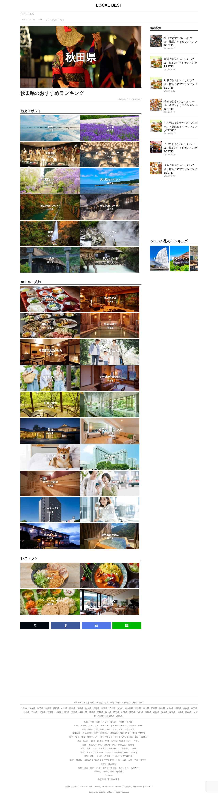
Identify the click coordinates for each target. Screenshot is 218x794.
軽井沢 (122, 741)
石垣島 (97, 771)
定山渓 (113, 722)
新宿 (108, 729)
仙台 (109, 725)
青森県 (32, 708)
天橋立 (89, 752)
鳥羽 (82, 748)
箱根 (117, 737)
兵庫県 (66, 712)
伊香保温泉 (87, 733)
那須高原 (114, 733)
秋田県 (56, 708)
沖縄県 (119, 716)
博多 (92, 768)
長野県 (178, 708)
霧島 (126, 768)
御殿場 (131, 745)
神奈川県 (129, 708)
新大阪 (99, 756)
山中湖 (114, 741)
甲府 (107, 741)
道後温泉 (112, 764)
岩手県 (40, 708)
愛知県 (26, 712)
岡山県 (108, 712)
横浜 (131, 737)
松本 (129, 741)
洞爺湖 (121, 722)
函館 (98, 722)
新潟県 (138, 708)
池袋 (120, 729)
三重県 (34, 712)
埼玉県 (104, 708)
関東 (92, 703)
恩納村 (119, 771)
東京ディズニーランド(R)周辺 (99, 737)
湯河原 (144, 737)
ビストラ (148, 786)
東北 (86, 703)
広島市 (143, 760)
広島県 (116, 712)
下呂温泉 (102, 748)
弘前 (76, 725)
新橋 (102, 729)
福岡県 (164, 712)
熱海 (84, 745)
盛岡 (102, 725)
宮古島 (105, 771)
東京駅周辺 (129, 729)
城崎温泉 (88, 760)
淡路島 (79, 760)
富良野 (129, 722)
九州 (140, 703)
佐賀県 (172, 712)
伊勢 (94, 748)
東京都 (120, 708)
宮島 (136, 760)
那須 (134, 733)
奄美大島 (134, 768)
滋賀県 (42, 712)
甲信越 (99, 703)
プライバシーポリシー (111, 786)
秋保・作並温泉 (119, 725)
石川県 (154, 708)
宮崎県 (101, 716)
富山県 (146, 708)
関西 (118, 703)
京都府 (50, 712)
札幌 (86, 722)
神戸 (72, 760)
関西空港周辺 (126, 756)
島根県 (100, 712)
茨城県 (80, 708)
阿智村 (136, 741)
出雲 (86, 768)
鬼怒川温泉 (124, 733)
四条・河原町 (130, 752)
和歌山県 (83, 712)
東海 (112, 703)
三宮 (106, 760)
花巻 (96, 725)
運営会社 (127, 786)
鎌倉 (137, 737)
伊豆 (114, 745)
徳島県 (132, 712)
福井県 (162, 708)
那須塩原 (104, 733)
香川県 (140, 712)
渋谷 (90, 729)
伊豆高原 (92, 745)
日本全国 (77, 703)
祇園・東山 (99, 752)
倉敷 (124, 760)
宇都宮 (141, 733)
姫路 (112, 760)
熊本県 (188, 712)
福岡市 (105, 768)
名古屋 (133, 748)
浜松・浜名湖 (104, 745)
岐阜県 (186, 708)
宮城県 (48, 708)
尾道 (130, 760)
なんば (115, 756)
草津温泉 (76, 733)
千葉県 (112, 708)
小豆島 (103, 764)
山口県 (124, 712)
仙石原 (124, 737)
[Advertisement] (81, 658)
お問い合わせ (71, 786)
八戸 (90, 725)
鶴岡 (140, 725)
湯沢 (79, 741)
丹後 (82, 752)
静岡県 (194, 708)
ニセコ (105, 722)
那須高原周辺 (103, 779)
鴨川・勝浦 (80, 737)
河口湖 (100, 741)
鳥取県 (92, 712)
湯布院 (113, 768)
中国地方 (126, 703)
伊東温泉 (122, 745)
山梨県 (170, 708)
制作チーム (138, 786)
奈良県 (74, 712)
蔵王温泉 (132, 725)
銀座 (84, 729)
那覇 (112, 771)
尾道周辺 (115, 779)
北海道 (24, 708)
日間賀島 (124, 748)
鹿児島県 (110, 716)
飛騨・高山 (113, 748)
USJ (86, 756)
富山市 (86, 741)
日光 (96, 733)
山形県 (64, 708)
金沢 (93, 741)
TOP (23, 14)
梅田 (92, 756)
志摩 (88, 748)
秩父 (71, 737)
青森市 (83, 725)
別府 (120, 768)
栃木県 (88, 708)
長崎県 (180, 712)
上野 (96, 729)
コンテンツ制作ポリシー (89, 786)
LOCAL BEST (109, 5)
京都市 (109, 752)
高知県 (156, 712)
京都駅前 (118, 752)
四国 (134, 703)
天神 (98, 768)
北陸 (106, 703)
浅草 (114, 729)
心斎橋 (107, 756)
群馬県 (96, 708)
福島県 (72, 708)
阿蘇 (80, 768)
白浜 (118, 760)
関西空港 (109, 775)
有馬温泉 (98, 760)
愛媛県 (148, 712)
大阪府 (58, 712)
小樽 (92, 722)
